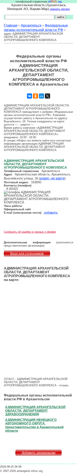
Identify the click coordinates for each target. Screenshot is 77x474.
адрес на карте (52, 178)
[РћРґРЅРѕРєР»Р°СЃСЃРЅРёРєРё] (35, 96)
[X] (47, 96)
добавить (51, 212)
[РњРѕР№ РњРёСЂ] (41, 96)
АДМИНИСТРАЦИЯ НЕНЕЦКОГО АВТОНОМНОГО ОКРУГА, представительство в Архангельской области (34, 425)
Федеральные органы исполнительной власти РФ (36, 27)
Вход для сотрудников (27, 253)
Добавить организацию (38, 452)
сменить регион (60, 9)
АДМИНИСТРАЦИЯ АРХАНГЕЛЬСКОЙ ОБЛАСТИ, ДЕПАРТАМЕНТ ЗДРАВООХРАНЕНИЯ (35, 410)
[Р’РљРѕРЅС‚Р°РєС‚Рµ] (29, 96)
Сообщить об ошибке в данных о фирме (30, 231)
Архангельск (31, 25)
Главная (10, 25)
